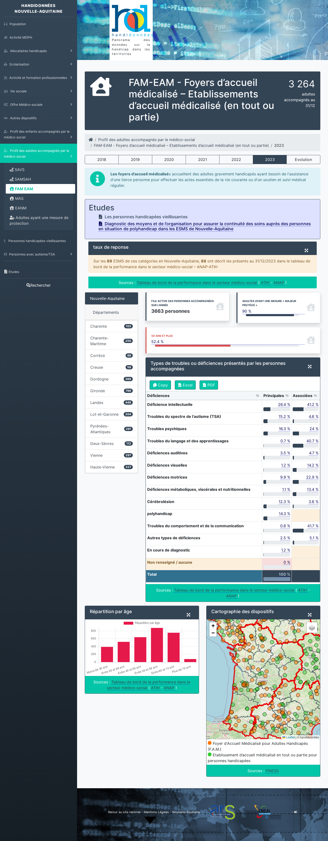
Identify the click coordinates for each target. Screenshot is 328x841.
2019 (135, 159)
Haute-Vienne (110, 467)
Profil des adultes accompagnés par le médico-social (146, 139)
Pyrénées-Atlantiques (110, 429)
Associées (302, 395)
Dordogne (110, 379)
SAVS (18, 169)
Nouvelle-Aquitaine (107, 298)
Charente (110, 326)
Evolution (303, 159)
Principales (273, 395)
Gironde (110, 390)
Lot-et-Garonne (110, 414)
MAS (19, 198)
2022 (236, 159)
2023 (270, 159)
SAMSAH (22, 179)
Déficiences (158, 395)
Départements (106, 312)
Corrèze (110, 355)
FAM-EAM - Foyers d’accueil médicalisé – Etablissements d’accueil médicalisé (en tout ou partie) (181, 145)
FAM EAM (23, 188)
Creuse (110, 367)
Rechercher (40, 285)
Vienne (110, 455)
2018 (101, 159)
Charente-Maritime (110, 341)
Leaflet (290, 737)
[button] (213, 625)
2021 (202, 159)
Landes (110, 402)
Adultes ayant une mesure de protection (39, 220)
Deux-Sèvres (110, 443)
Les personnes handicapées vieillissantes (145, 216)
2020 (169, 159)
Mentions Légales (157, 812)
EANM (20, 208)
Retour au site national (124, 812)
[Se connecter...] (295, 812)
